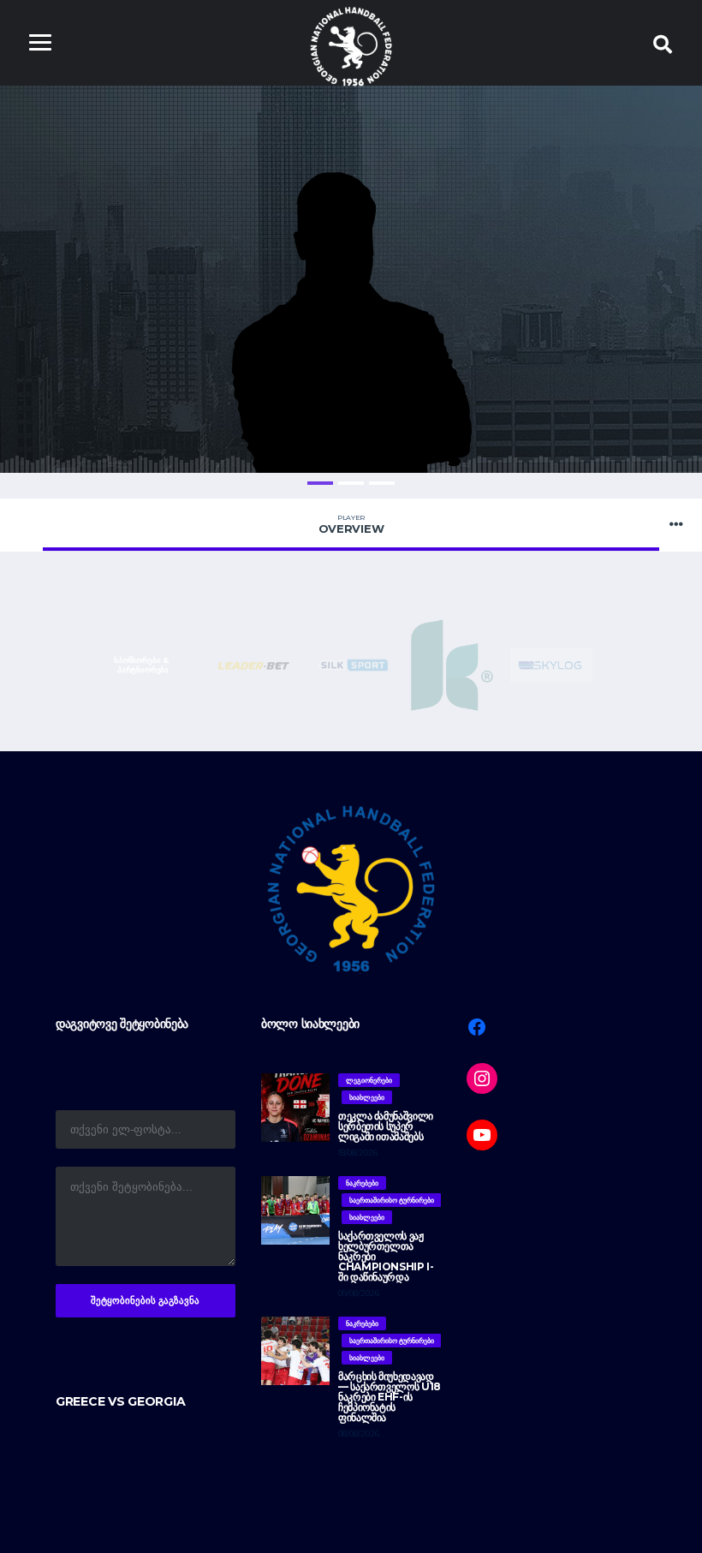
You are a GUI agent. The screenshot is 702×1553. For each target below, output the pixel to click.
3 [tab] (382, 483)
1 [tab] (320, 483)
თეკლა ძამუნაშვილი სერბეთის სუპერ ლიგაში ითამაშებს (385, 1126)
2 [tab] (351, 483)
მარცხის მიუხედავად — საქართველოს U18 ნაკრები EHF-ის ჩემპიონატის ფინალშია (389, 1397)
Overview (351, 524)
